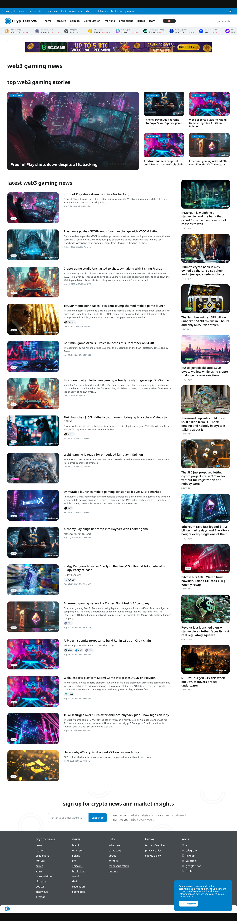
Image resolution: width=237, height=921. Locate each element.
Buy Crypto (10, 11)
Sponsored (78, 891)
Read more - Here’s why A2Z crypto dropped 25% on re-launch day (33, 765)
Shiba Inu (77, 866)
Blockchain (78, 871)
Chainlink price (210, 31)
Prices (141, 21)
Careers (113, 861)
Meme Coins (36, 11)
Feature (61, 21)
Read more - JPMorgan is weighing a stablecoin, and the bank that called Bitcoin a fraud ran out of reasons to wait (205, 194)
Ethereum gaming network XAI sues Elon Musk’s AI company (208, 162)
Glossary (129, 11)
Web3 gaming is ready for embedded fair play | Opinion (103, 454)
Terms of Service (154, 845)
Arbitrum (68, 650)
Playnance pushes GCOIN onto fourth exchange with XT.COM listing (111, 231)
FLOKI (69, 434)
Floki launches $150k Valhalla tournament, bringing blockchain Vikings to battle (115, 419)
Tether (69, 694)
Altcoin (76, 876)
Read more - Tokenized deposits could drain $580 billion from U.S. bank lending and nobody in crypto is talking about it (205, 399)
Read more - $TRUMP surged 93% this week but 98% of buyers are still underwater (205, 659)
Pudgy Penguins (70, 580)
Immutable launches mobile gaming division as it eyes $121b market (112, 492)
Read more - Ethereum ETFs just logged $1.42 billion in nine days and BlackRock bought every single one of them (205, 508)
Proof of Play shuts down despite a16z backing (54, 164)
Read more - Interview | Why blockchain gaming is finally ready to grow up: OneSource (33, 393)
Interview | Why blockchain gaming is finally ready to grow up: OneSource (116, 380)
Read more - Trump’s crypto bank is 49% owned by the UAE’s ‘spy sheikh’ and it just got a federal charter (205, 248)
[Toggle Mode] (230, 11)
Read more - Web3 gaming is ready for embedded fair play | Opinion (33, 468)
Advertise (90, 11)
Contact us (51, 11)
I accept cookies (188, 903)
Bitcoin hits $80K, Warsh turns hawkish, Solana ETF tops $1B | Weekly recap (203, 581)
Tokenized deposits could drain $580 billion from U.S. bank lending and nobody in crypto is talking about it (203, 423)
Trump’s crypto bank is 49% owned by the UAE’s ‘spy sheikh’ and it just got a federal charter (203, 270)
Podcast (40, 886)
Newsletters (75, 11)
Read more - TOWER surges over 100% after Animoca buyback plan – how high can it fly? (33, 728)
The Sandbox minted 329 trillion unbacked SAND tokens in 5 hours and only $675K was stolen (205, 321)
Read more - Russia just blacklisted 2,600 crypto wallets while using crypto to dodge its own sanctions (205, 349)
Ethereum (68, 623)
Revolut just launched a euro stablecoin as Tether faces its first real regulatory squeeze (205, 631)
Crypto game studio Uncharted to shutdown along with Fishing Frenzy (113, 268)
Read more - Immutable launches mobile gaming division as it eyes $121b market (33, 505)
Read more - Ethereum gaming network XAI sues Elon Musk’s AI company (33, 616)
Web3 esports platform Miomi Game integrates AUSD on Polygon (208, 123)
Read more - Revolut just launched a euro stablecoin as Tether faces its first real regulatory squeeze (205, 609)
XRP (74, 861)
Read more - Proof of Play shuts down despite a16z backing (33, 207)
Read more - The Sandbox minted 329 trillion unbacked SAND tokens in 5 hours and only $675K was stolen (205, 298)
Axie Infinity (78, 650)
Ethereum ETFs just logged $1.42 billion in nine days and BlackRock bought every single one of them (205, 530)
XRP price (74, 31)
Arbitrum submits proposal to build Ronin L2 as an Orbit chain (163, 162)
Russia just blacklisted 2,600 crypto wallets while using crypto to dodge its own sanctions (204, 371)
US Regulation (92, 21)
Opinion (75, 21)
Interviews (42, 891)
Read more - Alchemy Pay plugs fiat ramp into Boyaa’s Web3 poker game (33, 542)
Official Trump (70, 322)
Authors (113, 871)
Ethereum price (47, 31)
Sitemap (40, 897)
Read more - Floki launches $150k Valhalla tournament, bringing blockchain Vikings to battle (33, 430)
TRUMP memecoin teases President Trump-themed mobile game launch (114, 306)
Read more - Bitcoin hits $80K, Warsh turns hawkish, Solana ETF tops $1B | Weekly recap (205, 558)
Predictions (126, 21)
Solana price (127, 31)
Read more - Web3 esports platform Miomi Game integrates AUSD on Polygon (33, 691)
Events (22, 11)
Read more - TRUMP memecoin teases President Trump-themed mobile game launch (33, 319)
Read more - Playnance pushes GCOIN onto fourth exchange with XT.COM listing (33, 244)
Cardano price (181, 31)
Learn (152, 21)
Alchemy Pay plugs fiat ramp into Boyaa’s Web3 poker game (163, 121)
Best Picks (116, 11)
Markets (110, 21)
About (63, 11)
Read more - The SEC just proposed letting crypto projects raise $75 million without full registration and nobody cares (205, 453)
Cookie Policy (153, 855)
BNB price (99, 31)
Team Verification (119, 866)
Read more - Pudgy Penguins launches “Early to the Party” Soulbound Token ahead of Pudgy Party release (33, 579)
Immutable (68, 508)
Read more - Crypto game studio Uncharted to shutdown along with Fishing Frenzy (33, 282)
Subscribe (98, 817)
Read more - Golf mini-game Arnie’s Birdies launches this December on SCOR (33, 356)
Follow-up (103, 11)
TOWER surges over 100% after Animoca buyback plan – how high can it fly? (117, 715)
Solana (76, 855)
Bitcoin (76, 845)
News (47, 21)
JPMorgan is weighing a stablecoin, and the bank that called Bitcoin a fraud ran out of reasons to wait (203, 218)
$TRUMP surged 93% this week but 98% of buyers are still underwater (203, 681)
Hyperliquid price (154, 31)
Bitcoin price (17, 31)
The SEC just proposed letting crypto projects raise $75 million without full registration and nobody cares (204, 478)
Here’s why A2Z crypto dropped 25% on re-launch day (101, 752)
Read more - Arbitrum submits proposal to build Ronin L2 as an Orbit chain (33, 654)
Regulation (78, 886)
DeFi (74, 881)
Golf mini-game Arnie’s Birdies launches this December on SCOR (109, 343)
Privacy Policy (153, 850)
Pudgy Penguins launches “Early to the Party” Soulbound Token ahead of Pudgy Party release (115, 568)
